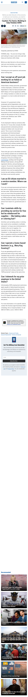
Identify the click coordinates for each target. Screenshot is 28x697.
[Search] (22, 2)
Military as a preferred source (14, 324)
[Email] (18, 26)
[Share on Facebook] (13, 26)
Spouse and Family (14, 12)
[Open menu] (2, 2)
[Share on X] (15, 26)
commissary (4, 160)
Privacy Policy (11, 368)
